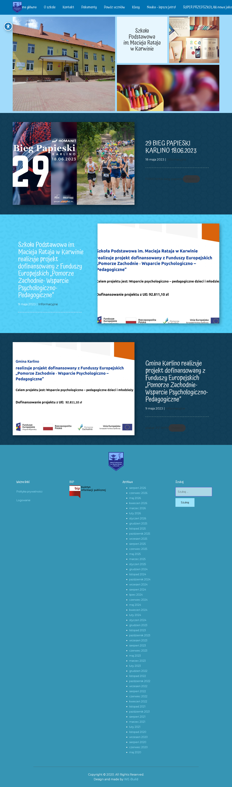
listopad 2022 (137, 676)
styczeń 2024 (137, 620)
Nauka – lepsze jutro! (161, 7)
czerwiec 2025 (138, 549)
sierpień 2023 (137, 645)
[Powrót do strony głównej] (17, 7)
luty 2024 (135, 615)
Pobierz (191, 179)
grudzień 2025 (138, 523)
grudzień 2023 (138, 625)
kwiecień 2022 (138, 701)
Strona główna (26, 7)
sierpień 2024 (137, 589)
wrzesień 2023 (138, 640)
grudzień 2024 (138, 569)
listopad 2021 (137, 706)
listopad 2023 (137, 630)
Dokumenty (89, 7)
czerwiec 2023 (138, 650)
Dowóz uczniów (114, 7)
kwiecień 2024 (138, 610)
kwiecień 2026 (138, 503)
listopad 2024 (137, 574)
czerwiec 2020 (138, 747)
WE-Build (131, 779)
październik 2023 (139, 635)
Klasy (136, 7)
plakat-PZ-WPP (157, 428)
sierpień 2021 (137, 716)
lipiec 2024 (136, 594)
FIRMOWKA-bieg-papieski (164, 179)
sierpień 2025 (137, 543)
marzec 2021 (137, 721)
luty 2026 (135, 513)
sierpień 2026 (137, 488)
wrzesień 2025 (138, 538)
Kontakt (68, 7)
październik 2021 (139, 711)
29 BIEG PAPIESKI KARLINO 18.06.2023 (170, 147)
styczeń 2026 (137, 518)
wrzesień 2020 (138, 737)
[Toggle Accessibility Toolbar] (8, 26)
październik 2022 (139, 681)
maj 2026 (135, 498)
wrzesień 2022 (138, 686)
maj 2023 (135, 655)
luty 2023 (135, 666)
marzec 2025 (137, 559)
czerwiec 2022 (138, 696)
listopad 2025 (137, 528)
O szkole (49, 7)
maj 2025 (135, 554)
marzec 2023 (137, 660)
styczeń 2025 (137, 564)
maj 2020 (135, 752)
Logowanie (23, 500)
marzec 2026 (137, 508)
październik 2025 (139, 533)
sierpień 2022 (137, 691)
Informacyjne (176, 159)
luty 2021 (134, 727)
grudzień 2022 (138, 671)
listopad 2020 (137, 732)
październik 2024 (139, 579)
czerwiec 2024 (138, 599)
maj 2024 (135, 605)
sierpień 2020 (137, 742)
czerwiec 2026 (138, 493)
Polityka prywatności (29, 491)
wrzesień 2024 (138, 584)
